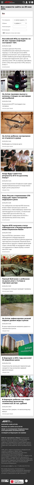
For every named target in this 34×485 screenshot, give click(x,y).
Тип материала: (6, 20)
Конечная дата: (6, 30)
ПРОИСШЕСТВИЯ (7, 108)
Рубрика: (4, 23)
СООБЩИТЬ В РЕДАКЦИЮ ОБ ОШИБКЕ (13, 433)
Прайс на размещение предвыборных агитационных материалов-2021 (14, 429)
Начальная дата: (6, 26)
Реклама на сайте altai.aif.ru (12, 426)
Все (3, 13)
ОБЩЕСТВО (5, 190)
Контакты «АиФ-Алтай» (9, 424)
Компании (6, 67)
